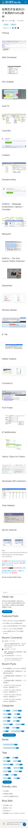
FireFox (13, 24)
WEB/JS (6, 717)
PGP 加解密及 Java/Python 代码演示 (14, 668)
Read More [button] (7, 611)
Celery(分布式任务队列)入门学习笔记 (14, 626)
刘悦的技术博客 (8, 794)
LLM (14, 774)
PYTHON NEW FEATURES (11, 747)
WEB (16, 714)
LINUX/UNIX (8, 724)
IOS (5, 731)
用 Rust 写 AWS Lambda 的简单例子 (14, 621)
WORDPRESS (8, 764)
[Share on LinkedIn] (15, 28)
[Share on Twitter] (10, 28)
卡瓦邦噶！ (6, 791)
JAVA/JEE (17, 710)
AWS (6, 727)
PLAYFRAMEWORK (17, 731)
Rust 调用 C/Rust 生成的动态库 (12, 623)
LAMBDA (17, 771)
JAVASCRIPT (18, 767)
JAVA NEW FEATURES (10, 744)
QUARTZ (17, 717)
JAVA (6, 710)
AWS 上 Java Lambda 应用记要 (13, 628)
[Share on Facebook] (13, 28)
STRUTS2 (7, 771)
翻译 (15, 757)
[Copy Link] (18, 28)
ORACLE (7, 778)
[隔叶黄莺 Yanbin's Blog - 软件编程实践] (12, 2)
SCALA (6, 720)
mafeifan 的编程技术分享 (10, 796)
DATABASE (19, 724)
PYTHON (7, 714)
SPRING (15, 727)
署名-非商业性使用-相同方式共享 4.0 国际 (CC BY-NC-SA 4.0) (13, 570)
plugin (6, 24)
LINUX (15, 720)
